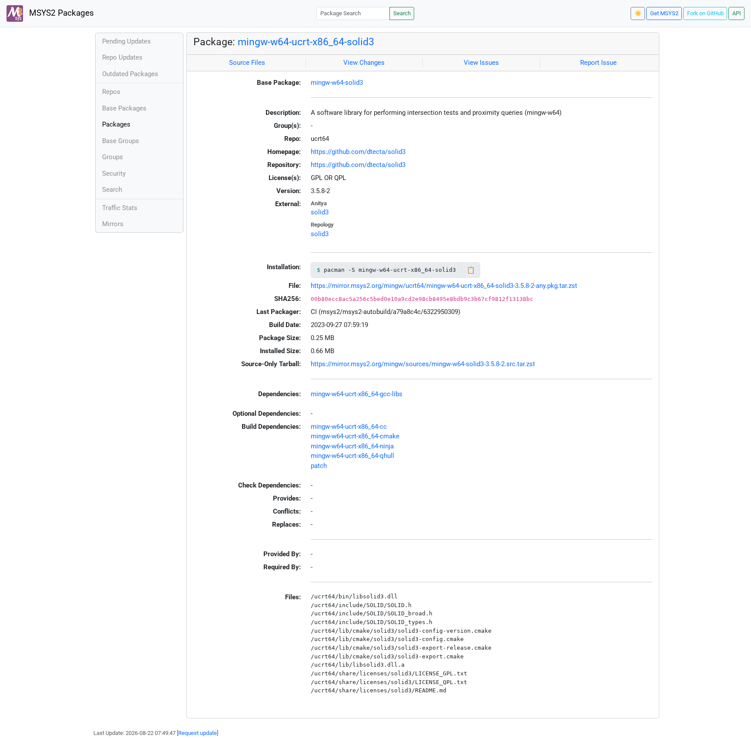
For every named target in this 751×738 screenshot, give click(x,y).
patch (319, 466)
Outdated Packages (130, 74)
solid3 (320, 212)
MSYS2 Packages (60, 13)
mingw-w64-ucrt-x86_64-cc (349, 427)
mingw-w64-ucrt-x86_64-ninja (352, 446)
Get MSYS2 (664, 13)
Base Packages (124, 108)
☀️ (638, 13)
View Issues (481, 63)
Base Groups (120, 141)
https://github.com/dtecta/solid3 (358, 152)
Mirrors (112, 224)
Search (402, 13)
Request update (197, 733)
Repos (111, 92)
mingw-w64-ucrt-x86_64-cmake (355, 436)
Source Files (247, 63)
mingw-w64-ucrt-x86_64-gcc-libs (356, 394)
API (736, 13)
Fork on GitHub (705, 13)
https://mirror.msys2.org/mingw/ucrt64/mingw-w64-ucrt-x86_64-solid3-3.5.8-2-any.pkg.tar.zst (444, 286)
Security (114, 173)
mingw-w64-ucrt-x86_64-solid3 (306, 41)
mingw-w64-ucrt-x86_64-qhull (352, 456)
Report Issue (598, 63)
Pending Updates (126, 41)
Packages (116, 124)
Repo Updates (122, 57)
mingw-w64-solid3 (337, 83)
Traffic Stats (119, 208)
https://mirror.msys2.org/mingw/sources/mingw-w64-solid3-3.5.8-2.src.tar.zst (423, 364)
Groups (112, 157)
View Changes (364, 63)
